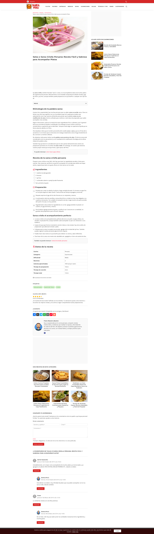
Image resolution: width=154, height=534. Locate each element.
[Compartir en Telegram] (41, 314)
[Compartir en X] (37, 314)
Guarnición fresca (49, 287)
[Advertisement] (60, 76)
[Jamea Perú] (33, 6)
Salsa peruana (38, 287)
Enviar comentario (38, 444)
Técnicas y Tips (103, 6)
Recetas (41, 12)
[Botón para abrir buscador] (126, 6)
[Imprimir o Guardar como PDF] (54, 314)
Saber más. (75, 532)
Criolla (58, 287)
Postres (54, 6)
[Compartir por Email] (47, 314)
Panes (111, 6)
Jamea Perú (35, 12)
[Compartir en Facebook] (34, 314)
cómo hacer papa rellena (53, 152)
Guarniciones (85, 6)
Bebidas (70, 6)
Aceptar (117, 531)
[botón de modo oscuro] (126, 1)
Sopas (77, 6)
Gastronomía (119, 6)
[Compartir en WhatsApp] (44, 314)
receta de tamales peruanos (59, 240)
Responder (36, 470)
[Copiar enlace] (51, 314)
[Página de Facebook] (28, 1)
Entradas (62, 6)
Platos (48, 6)
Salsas (94, 6)
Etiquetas (32, 1)
